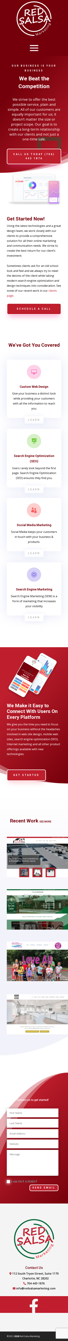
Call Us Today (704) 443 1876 (34, 156)
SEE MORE (45, 821)
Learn (34, 419)
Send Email (43, 1187)
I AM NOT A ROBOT (24, 1181)
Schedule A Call (34, 308)
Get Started (26, 775)
